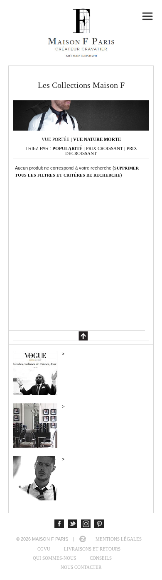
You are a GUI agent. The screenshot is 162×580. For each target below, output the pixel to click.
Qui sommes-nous (54, 558)
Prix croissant (104, 148)
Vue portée (55, 139)
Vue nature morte (97, 139)
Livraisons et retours (92, 548)
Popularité (67, 148)
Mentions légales (119, 538)
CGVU (43, 548)
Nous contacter (81, 567)
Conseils (101, 558)
